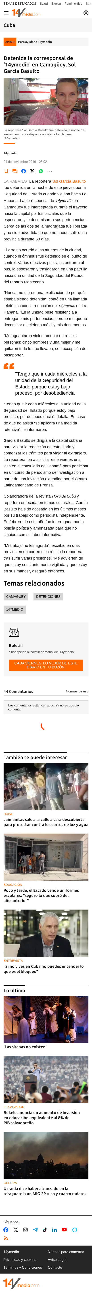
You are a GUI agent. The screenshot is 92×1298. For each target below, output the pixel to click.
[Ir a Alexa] (75, 1229)
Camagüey (16, 596)
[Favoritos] (6, 171)
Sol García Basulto (69, 181)
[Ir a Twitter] (16, 1229)
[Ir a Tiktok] (46, 1229)
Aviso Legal (57, 1260)
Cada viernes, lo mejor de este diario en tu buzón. (46, 665)
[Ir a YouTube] (65, 1229)
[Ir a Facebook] (6, 1229)
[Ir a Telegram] (36, 1229)
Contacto (55, 1267)
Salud (44, 3)
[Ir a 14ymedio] (26, 13)
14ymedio (14, 609)
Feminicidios (73, 3)
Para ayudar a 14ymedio (35, 42)
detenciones (48, 596)
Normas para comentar (66, 1252)
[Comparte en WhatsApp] (41, 171)
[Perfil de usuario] (86, 13)
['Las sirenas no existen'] (46, 1020)
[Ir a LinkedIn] (55, 1229)
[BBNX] (21, 1283)
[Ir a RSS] (6, 1238)
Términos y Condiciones (22, 1267)
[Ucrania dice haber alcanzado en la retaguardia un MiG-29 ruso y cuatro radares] (46, 1155)
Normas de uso (77, 691)
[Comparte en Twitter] (32, 171)
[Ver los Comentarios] (14, 171)
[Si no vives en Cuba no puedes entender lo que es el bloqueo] (46, 933)
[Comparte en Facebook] (23, 171)
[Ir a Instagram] (26, 1229)
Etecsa (56, 3)
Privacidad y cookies (19, 1260)
